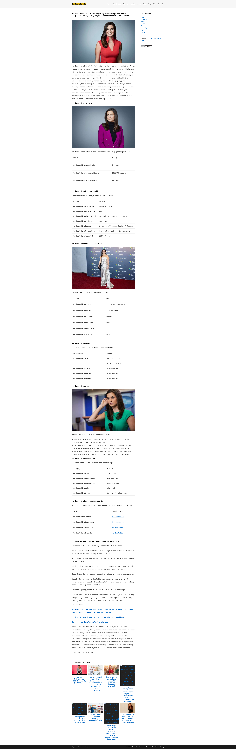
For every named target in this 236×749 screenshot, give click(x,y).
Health (143, 24)
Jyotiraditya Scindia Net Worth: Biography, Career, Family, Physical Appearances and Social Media (111, 732)
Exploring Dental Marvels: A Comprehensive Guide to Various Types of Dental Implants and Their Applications (95, 683)
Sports (143, 26)
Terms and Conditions (152, 747)
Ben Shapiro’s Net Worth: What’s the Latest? (90, 622)
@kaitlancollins (118, 517)
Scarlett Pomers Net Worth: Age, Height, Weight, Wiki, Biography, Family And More (128, 718)
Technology (144, 28)
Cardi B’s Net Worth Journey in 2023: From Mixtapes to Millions (98, 617)
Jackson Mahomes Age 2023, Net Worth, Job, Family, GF (79, 680)
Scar (84, 652)
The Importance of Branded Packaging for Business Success (95, 717)
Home (142, 17)
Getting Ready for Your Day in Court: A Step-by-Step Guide (79, 719)
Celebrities (91, 652)
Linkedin (143, 40)
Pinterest (158, 38)
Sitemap (162, 747)
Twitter (151, 38)
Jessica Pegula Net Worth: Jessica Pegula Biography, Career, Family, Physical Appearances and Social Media (128, 694)
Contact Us (128, 747)
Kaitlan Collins (118, 527)
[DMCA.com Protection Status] (146, 46)
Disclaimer (142, 747)
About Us (134, 747)
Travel (143, 32)
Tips (142, 30)
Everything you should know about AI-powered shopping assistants (111, 682)
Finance (143, 21)
